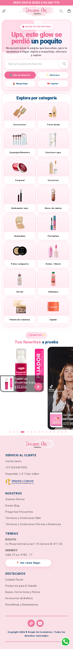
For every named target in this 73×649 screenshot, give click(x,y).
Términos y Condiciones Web (23, 518)
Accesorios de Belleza (19, 598)
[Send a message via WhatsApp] (65, 641)
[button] (61, 11)
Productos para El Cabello (21, 585)
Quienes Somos (15, 499)
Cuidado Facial (14, 579)
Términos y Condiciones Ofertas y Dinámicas (33, 524)
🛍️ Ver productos (20, 75)
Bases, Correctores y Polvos (22, 592)
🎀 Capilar (52, 83)
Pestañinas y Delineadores (21, 604)
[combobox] (36, 64)
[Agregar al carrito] (38, 387)
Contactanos (13, 461)
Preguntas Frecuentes (19, 511)
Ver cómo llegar (28, 563)
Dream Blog (12, 505)
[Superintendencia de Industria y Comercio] (36, 482)
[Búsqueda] (64, 64)
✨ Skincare (53, 75)
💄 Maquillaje (20, 83)
